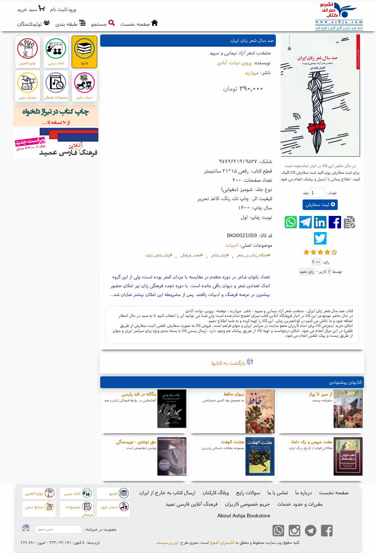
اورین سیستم (167, 542)
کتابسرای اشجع (222, 542)
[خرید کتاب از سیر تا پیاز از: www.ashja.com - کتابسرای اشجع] (348, 411)
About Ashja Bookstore (243, 515)
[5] (334, 251)
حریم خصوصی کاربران (247, 503)
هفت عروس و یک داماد (311, 441)
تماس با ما (277, 492)
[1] (306, 251)
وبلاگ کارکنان (216, 492)
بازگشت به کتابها (229, 362)
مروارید (251, 72)
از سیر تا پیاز (320, 394)
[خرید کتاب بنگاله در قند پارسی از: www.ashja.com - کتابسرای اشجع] (172, 411)
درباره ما (303, 492)
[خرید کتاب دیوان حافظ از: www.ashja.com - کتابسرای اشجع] (260, 411)
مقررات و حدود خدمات (299, 503)
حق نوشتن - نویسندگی (136, 441)
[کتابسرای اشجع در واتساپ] (278, 531)
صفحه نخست (333, 492)
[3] (320, 251)
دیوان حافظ (234, 394)
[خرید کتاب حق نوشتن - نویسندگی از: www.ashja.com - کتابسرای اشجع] (172, 459)
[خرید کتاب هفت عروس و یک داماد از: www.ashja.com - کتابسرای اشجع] (348, 459)
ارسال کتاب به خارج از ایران (167, 492)
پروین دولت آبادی (234, 62)
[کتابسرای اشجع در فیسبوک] (326, 531)
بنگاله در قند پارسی (139, 394)
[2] (313, 251)
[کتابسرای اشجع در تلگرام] (310, 531)
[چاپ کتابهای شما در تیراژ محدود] (56, 116)
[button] (63, 9)
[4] (327, 251)
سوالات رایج (248, 492)
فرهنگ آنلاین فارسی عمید (192, 503)
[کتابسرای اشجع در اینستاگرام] (294, 531)
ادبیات (231, 245)
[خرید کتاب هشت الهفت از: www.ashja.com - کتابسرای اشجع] (260, 459)
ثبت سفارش (318, 204)
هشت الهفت (232, 441)
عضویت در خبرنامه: (100, 529)
